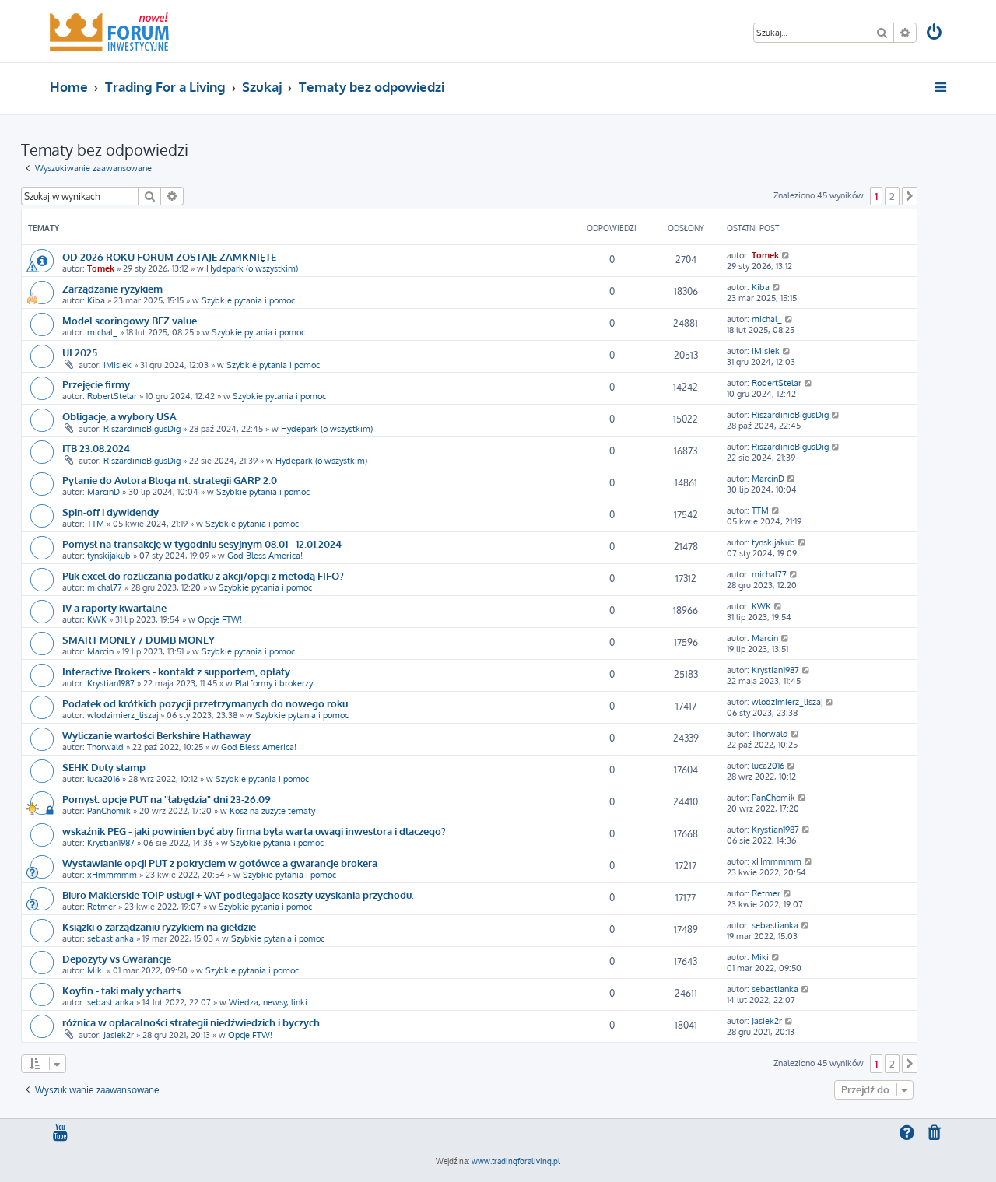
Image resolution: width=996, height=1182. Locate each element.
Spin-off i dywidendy (110, 511)
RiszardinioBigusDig (142, 428)
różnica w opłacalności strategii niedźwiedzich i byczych (191, 1022)
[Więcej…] (942, 87)
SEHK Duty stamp (104, 766)
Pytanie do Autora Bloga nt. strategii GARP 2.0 (169, 479)
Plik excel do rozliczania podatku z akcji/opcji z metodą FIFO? (203, 575)
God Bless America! (265, 555)
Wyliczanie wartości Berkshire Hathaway (156, 735)
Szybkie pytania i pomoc (248, 300)
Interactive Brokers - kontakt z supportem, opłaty (176, 671)
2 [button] (892, 196)
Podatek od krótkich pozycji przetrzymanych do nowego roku (205, 703)
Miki (95, 970)
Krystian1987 (111, 683)
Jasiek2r (118, 1034)
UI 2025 (79, 352)
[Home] (109, 31)
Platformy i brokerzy (274, 683)
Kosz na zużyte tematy (272, 810)
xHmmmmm (112, 874)
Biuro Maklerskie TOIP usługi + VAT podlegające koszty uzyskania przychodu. (238, 894)
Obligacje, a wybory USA (119, 416)
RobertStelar (112, 396)
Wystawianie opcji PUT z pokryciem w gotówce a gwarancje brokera (219, 862)
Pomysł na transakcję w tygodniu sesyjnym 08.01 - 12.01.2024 (202, 543)
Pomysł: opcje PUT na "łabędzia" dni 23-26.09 (166, 798)
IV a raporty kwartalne (114, 607)
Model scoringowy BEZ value (129, 320)
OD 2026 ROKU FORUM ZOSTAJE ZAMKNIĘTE (169, 256)
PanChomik (109, 810)
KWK (97, 619)
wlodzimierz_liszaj (122, 715)
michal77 (104, 587)
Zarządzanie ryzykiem (112, 288)
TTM (95, 523)
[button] (909, 196)
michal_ (102, 332)
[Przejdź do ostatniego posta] (786, 255)
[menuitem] (935, 33)
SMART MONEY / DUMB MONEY (138, 639)
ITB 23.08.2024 (96, 447)
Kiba (96, 300)
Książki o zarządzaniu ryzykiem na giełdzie (159, 926)
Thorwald (105, 747)
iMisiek (117, 365)
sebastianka (110, 938)
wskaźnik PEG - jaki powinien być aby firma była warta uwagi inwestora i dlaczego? (254, 830)
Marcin (100, 651)
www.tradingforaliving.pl (516, 1161)
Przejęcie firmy (96, 384)
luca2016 (103, 778)
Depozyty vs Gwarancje (116, 958)
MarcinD (103, 491)
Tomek (100, 268)
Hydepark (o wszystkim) (252, 268)
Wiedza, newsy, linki (268, 1002)
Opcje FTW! (220, 619)
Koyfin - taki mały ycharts (121, 990)
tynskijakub (109, 555)
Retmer (101, 906)
